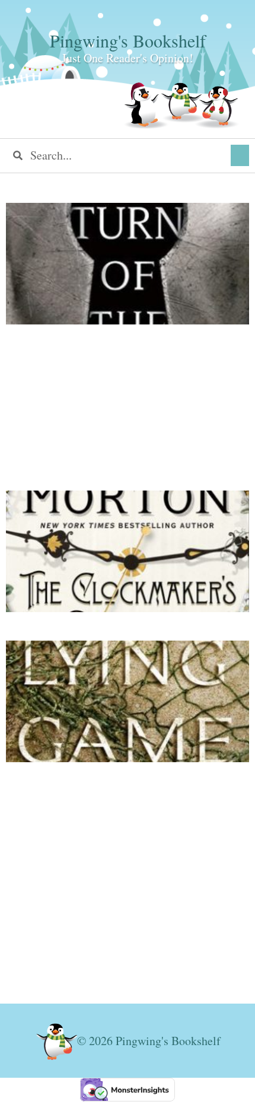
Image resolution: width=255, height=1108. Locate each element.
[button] (240, 155)
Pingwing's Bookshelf (128, 40)
